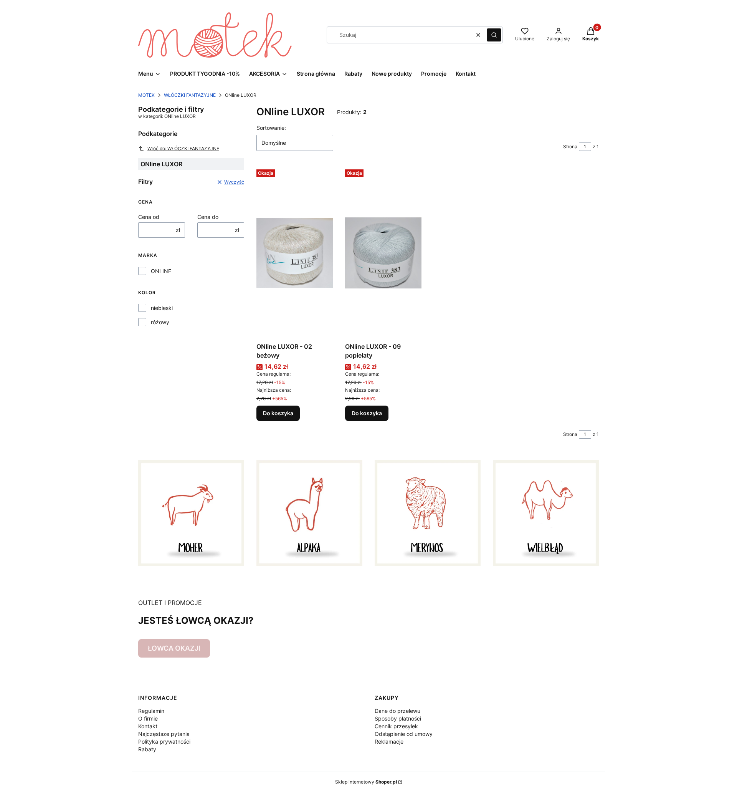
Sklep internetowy (366, 782)
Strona (570, 146)
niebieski (162, 308)
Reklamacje (389, 741)
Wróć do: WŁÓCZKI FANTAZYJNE (183, 148)
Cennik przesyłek (396, 726)
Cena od (148, 217)
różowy (160, 322)
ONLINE (161, 271)
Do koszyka (278, 413)
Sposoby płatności (398, 718)
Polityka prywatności (164, 741)
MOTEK (146, 95)
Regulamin (151, 710)
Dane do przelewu (397, 710)
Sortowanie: (271, 127)
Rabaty (147, 749)
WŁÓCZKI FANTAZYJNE (190, 95)
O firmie (148, 718)
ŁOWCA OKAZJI (174, 648)
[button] (494, 34)
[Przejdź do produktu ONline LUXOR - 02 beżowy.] (294, 252)
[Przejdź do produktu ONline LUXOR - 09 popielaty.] (383, 252)
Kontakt (147, 726)
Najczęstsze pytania (164, 734)
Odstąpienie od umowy (404, 734)
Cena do (207, 217)
